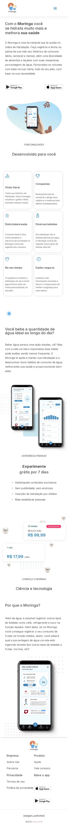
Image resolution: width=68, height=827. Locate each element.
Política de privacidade (20, 787)
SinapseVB (37, 822)
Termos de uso (16, 781)
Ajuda (37, 762)
